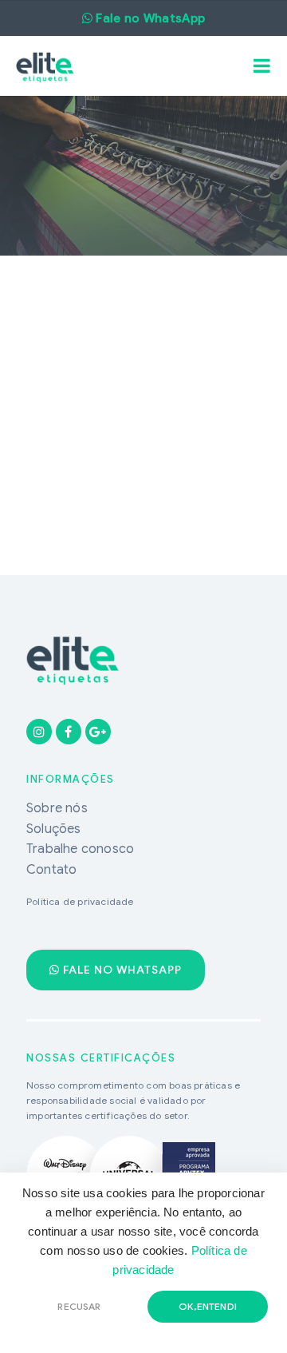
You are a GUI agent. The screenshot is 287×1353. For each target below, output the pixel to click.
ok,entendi (208, 1306)
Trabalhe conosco (80, 849)
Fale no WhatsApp (121, 969)
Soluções (53, 829)
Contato (51, 870)
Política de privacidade (80, 901)
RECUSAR (78, 1306)
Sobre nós (57, 808)
